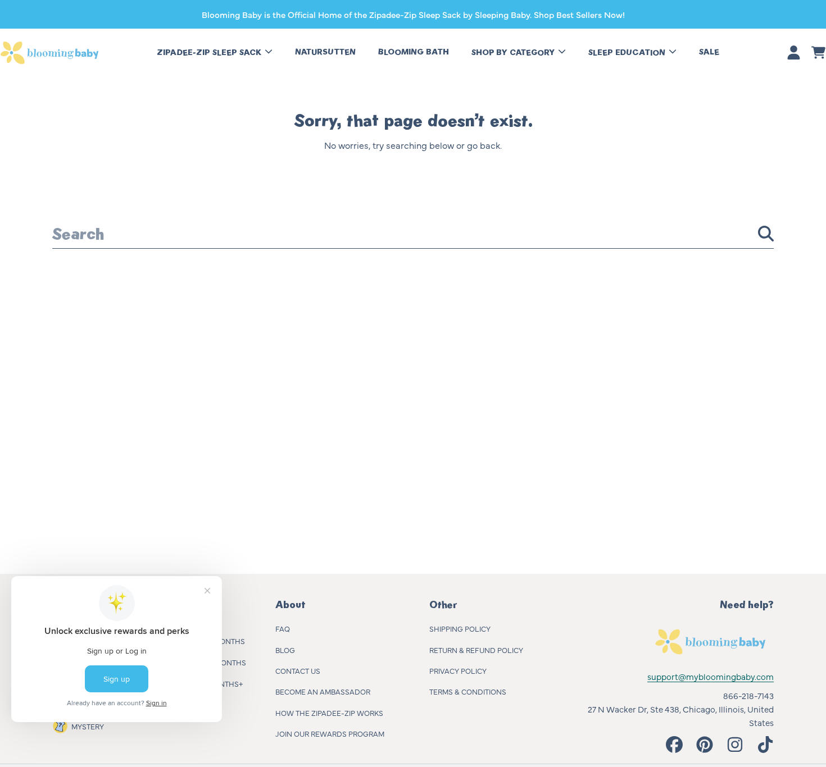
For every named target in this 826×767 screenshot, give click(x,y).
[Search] (765, 233)
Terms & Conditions (467, 691)
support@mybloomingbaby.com (710, 676)
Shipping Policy (460, 628)
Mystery (87, 726)
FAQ (282, 628)
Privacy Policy (458, 670)
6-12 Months (222, 662)
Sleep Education (628, 52)
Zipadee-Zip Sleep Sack (210, 52)
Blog (285, 650)
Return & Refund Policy (476, 650)
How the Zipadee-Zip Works (329, 712)
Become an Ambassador (322, 691)
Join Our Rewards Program (329, 733)
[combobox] (413, 233)
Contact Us (297, 670)
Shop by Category (514, 52)
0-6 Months (222, 641)
